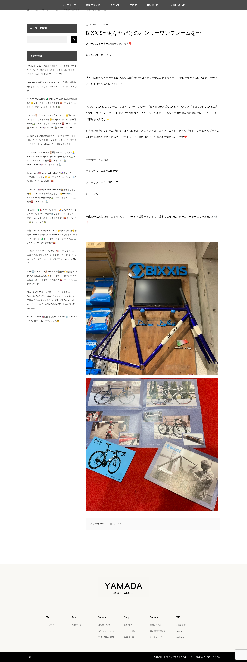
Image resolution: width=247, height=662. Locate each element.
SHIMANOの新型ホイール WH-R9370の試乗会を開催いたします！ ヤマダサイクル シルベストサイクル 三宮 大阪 (52, 86)
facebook (180, 637)
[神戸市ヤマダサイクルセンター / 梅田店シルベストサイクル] (123, 595)
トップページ (69, 5)
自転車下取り (154, 5)
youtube (179, 631)
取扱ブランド (93, 5)
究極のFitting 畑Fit (106, 637)
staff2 (102, 524)
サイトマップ (156, 637)
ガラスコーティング (107, 631)
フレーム (106, 25)
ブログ (133, 5)
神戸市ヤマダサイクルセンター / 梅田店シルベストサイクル (193, 657)
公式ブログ (181, 625)
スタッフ (115, 5)
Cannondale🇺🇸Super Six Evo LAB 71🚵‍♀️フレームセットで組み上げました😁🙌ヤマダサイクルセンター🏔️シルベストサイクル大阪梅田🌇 (52, 177)
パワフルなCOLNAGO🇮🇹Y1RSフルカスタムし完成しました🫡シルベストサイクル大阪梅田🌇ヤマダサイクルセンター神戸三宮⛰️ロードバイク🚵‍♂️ (52, 103)
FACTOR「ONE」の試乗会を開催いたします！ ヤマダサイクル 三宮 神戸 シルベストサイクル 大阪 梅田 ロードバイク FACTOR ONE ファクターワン (51, 70)
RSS (29, 656)
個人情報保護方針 (158, 631)
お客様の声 (129, 637)
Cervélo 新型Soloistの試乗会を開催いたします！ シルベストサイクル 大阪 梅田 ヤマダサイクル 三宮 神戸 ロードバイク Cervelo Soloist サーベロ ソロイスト (51, 140)
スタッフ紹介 (130, 631)
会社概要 (128, 625)
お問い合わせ (178, 5)
